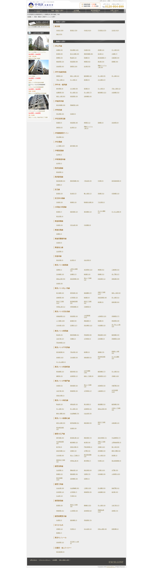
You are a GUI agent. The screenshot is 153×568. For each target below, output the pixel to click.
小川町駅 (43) (74, 511)
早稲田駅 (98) (88, 335)
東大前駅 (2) (87, 404)
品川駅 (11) (73, 127)
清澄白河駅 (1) (60, 395)
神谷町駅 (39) (115, 321)
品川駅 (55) (87, 66)
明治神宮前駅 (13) (101, 357)
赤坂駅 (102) (59, 357)
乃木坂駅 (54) (74, 357)
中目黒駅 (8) (87, 225)
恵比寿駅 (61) (60, 137)
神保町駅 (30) (74, 391)
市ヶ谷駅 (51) (60, 409)
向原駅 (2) (59, 520)
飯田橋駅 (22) (74, 442)
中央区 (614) (87, 30)
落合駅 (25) (59, 335)
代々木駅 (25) (115, 50)
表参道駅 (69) (115, 279)
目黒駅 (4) (59, 234)
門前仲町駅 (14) (60, 342)
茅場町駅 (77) (115, 316)
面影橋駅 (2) (73, 520)
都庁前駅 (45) (60, 438)
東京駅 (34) (101, 61)
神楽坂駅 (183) (102, 335)
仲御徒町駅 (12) (60, 316)
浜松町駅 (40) (60, 66)
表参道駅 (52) (74, 385)
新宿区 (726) (73, 30)
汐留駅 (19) (73, 451)
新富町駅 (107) (102, 376)
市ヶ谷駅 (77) (88, 92)
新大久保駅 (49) (74, 54)
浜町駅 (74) (115, 511)
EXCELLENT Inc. (111, 566)
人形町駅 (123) (102, 316)
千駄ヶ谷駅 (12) (116, 88)
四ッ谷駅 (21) (115, 76)
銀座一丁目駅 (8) (88, 376)
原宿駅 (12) (101, 50)
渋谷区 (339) (59, 30)
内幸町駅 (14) (60, 492)
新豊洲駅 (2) (115, 529)
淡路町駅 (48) (60, 297)
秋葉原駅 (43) (74, 96)
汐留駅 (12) (59, 529)
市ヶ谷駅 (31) (115, 371)
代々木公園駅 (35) (115, 357)
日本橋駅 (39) (101, 474)
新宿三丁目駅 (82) (87, 302)
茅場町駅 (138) (116, 339)
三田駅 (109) (87, 488)
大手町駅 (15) (74, 297)
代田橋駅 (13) (115, 193)
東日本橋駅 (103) (59, 478)
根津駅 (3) (87, 352)
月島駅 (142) (101, 447)
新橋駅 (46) (115, 61)
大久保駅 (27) (101, 80)
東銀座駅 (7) (87, 321)
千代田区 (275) (102, 30)
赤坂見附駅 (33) (74, 279)
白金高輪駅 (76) (74, 413)
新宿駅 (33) (59, 193)
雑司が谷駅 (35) (60, 423)
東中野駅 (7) (87, 461)
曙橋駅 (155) (87, 505)
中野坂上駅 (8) (74, 461)
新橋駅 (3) (100, 122)
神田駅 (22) (59, 76)
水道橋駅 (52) (115, 92)
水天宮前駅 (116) (115, 391)
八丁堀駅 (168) (60, 321)
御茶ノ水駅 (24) (74, 76)
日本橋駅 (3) (101, 339)
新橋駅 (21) (101, 274)
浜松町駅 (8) (115, 122)
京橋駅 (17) (73, 274)
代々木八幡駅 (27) (101, 212)
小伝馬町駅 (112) (87, 316)
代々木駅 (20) (101, 455)
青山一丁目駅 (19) (87, 385)
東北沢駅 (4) (59, 216)
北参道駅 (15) (115, 423)
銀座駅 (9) (87, 297)
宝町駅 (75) (87, 474)
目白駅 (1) (100, 54)
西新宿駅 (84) (115, 302)
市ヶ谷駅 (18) (101, 505)
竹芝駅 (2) (73, 529)
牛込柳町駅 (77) (116, 438)
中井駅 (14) (101, 461)
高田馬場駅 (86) (88, 54)
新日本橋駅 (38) (60, 105)
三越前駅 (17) (101, 391)
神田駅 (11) (87, 122)
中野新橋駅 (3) (74, 307)
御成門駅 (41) (115, 488)
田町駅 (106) (73, 66)
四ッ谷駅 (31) (74, 92)
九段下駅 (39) (60, 391)
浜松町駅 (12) (60, 542)
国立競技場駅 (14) (87, 455)
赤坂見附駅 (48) (102, 297)
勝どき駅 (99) (115, 447)
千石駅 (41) (73, 496)
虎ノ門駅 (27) (115, 274)
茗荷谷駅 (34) (74, 293)
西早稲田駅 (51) (74, 423)
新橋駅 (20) (59, 474)
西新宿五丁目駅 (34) (60, 460)
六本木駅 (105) (60, 325)
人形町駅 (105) (116, 474)
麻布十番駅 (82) (116, 451)
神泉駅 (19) (73, 202)
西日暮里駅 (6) (60, 352)
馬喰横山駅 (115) (101, 510)
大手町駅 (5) (87, 339)
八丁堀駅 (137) (60, 146)
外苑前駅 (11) (101, 279)
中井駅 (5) (100, 181)
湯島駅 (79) (101, 352)
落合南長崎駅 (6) (116, 461)
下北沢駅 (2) (101, 202)
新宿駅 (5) (87, 80)
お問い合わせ (114, 11)
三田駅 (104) (101, 470)
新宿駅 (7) (59, 212)
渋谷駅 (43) (59, 225)
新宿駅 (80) (59, 54)
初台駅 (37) (73, 193)
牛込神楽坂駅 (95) (60, 442)
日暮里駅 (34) (115, 58)
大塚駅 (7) (114, 54)
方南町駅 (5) (87, 307)
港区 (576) (59, 34)
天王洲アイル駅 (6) (74, 542)
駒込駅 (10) (59, 404)
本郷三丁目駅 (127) (101, 293)
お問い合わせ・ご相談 (105, 0)
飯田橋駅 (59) (115, 404)
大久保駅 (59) (74, 88)
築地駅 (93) (73, 321)
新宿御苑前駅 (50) (74, 302)
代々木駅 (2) (73, 80)
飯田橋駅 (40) (115, 335)
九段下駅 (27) (60, 339)
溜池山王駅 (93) (60, 279)
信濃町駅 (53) (60, 92)
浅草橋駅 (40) (88, 96)
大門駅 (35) (115, 470)
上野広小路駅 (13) (74, 269)
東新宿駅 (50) (88, 423)
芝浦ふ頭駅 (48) (102, 529)
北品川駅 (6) (87, 260)
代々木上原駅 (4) (61, 362)
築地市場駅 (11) (60, 451)
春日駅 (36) (87, 442)
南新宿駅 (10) (74, 212)
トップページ (38, 11)
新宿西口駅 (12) (74, 438)
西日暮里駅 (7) (102, 58)
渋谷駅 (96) (87, 50)
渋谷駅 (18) (73, 428)
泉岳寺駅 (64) (88, 470)
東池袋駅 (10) (60, 371)
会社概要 (76, 11)
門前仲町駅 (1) (88, 447)
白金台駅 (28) (60, 488)
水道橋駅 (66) (101, 492)
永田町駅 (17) (74, 376)
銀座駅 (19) (87, 274)
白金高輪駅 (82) (74, 488)
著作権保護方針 (95, 11)
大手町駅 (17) (88, 391)
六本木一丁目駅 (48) (116, 409)
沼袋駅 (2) (59, 185)
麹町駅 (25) (59, 376)
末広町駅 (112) (88, 269)
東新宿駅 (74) (88, 438)
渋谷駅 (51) (59, 385)
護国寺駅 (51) (74, 371)
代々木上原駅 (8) (116, 212)
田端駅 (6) (87, 58)
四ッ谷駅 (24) (74, 409)
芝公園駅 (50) (101, 488)
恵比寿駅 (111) (88, 325)
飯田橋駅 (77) (101, 371)
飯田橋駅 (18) (88, 76)
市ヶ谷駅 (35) (101, 76)
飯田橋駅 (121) (102, 92)
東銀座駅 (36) (74, 474)
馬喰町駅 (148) (74, 105)
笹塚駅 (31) (101, 193)
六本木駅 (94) (60, 455)
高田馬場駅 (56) (74, 181)
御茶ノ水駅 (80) (60, 96)
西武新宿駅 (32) (60, 181)
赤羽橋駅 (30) (101, 451)
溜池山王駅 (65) (102, 409)
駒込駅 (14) (73, 58)
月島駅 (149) (115, 376)
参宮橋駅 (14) (88, 212)
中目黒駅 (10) (101, 325)
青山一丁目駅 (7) (75, 455)
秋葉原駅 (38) (74, 122)
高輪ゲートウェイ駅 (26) (102, 66)
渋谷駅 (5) (73, 114)
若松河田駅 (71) (102, 438)
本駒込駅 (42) (74, 404)
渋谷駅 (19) (59, 202)
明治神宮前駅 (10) (60, 428)
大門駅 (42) (87, 451)
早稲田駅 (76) (88, 520)
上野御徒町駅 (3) (116, 442)
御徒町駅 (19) (60, 61)
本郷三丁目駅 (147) (101, 442)
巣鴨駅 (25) (59, 58)
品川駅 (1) (59, 154)
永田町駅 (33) (101, 385)
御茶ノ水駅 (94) (116, 293)
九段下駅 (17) (115, 505)
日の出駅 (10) (88, 529)
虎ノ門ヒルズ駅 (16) (116, 325)
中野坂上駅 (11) (60, 307)
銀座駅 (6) (100, 321)
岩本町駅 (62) (88, 511)
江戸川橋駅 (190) (87, 371)
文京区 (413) (115, 30)
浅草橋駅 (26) (74, 479)
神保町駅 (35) (88, 492)
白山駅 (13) (59, 496)
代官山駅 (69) (74, 225)
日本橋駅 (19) (60, 274)
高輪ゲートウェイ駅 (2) (88, 127)
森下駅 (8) (59, 447)
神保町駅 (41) (60, 511)
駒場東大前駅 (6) (88, 202)
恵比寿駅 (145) (74, 50)
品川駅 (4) (73, 260)
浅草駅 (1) (59, 269)
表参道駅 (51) (88, 357)
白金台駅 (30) (88, 413)
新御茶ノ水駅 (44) (115, 352)
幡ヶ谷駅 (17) (88, 193)
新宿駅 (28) (59, 505)
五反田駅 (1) (59, 251)
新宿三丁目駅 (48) (74, 505)
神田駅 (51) (101, 269)
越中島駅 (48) (74, 146)
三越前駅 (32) (115, 269)
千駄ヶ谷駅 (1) (60, 80)
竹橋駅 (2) (73, 339)
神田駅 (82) (87, 61)
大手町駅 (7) (73, 492)
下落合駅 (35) (88, 181)
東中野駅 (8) (59, 88)
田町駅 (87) (59, 127)
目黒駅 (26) (59, 50)
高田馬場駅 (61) (74, 335)
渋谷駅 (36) (59, 283)
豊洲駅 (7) (59, 533)
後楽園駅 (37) (88, 293)
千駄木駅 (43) (74, 352)
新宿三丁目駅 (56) (101, 423)
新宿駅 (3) (87, 88)
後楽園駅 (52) (101, 404)
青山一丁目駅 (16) (87, 279)
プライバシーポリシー (118, 0)
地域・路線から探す (57, 11)
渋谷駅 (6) (59, 242)
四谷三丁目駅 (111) (60, 302)
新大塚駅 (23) (60, 293)
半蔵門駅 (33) (115, 385)
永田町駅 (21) (88, 409)
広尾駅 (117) (73, 325)
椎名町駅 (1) (59, 172)
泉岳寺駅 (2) (59, 260)
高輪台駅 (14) (74, 470)
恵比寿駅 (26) (60, 114)
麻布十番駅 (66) (60, 413)
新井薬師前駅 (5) (116, 181)
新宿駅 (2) (114, 455)
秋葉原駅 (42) (74, 316)
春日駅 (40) (115, 492)
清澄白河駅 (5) (74, 447)
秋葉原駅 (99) (74, 61)
